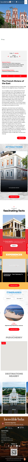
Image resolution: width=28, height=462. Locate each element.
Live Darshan (3, 432)
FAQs (2, 442)
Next (17, 25)
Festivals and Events (5, 437)
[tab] (11, 53)
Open (3, 343)
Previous (11, 25)
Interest (8, 298)
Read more (21, 137)
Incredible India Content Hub (7, 438)
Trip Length (19, 298)
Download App (1, 251)
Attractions (3, 434)
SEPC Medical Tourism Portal (7, 440)
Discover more (14, 196)
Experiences (3, 435)
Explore (14, 245)
